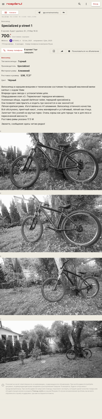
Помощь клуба (37, 391)
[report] (83, 51)
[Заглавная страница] (14, 1)
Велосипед (5, 21)
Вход (95, 4)
